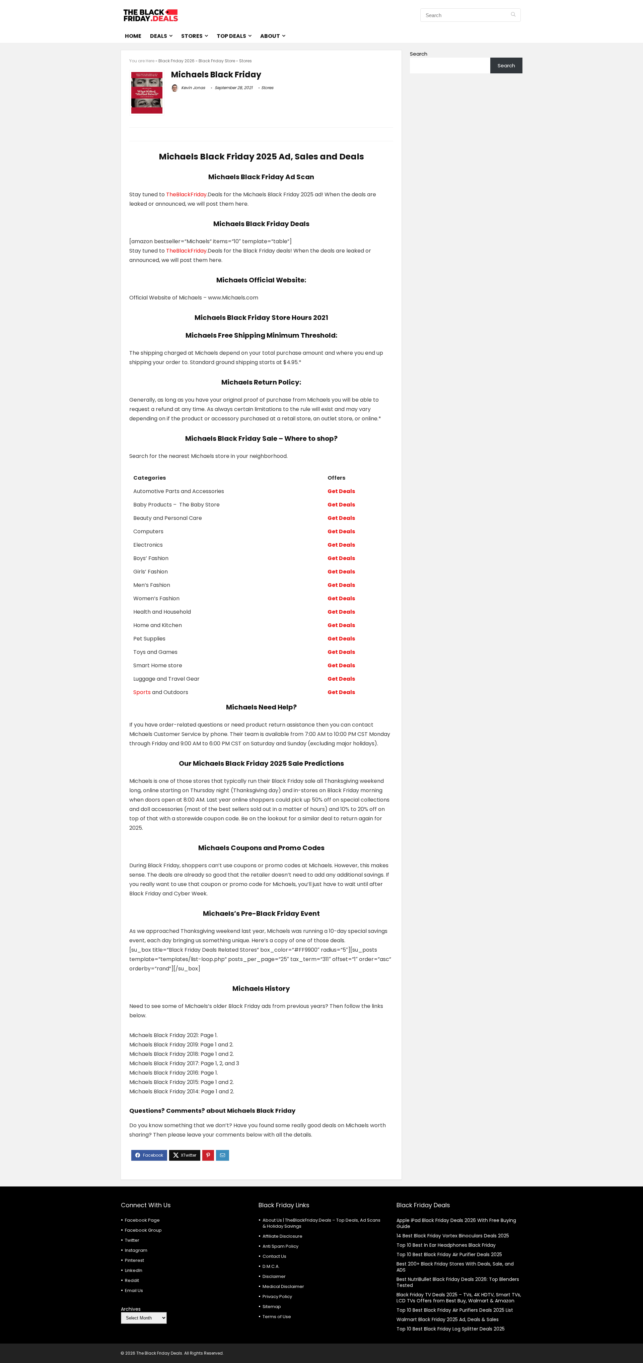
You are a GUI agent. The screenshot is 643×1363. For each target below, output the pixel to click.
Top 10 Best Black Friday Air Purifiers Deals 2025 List (455, 1310)
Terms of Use (277, 1316)
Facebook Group (143, 1230)
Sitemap (272, 1306)
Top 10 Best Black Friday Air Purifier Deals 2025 (449, 1254)
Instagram (136, 1250)
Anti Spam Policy (280, 1246)
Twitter (132, 1240)
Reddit (132, 1280)
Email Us (134, 1290)
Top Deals (231, 36)
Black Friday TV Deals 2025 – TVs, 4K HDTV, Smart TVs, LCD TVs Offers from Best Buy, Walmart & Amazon (459, 1297)
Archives (131, 1309)
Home (133, 36)
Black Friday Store (217, 61)
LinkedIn (133, 1270)
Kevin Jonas (192, 87)
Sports (142, 692)
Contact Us (274, 1256)
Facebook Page (142, 1220)
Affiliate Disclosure (282, 1236)
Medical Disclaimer (283, 1286)
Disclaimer (274, 1276)
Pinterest (134, 1260)
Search (418, 53)
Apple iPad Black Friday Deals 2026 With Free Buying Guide (456, 1223)
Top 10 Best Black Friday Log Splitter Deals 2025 (451, 1328)
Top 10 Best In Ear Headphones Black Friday (446, 1245)
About (270, 36)
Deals (158, 36)
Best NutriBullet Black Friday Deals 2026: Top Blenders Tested (458, 1282)
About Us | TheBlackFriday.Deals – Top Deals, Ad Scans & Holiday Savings (321, 1223)
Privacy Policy (277, 1296)
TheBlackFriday (186, 194)
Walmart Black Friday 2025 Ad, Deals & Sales (448, 1319)
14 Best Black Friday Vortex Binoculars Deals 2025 (453, 1235)
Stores (192, 36)
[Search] (513, 15)
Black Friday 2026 (176, 61)
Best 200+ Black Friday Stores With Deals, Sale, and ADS (455, 1266)
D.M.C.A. (271, 1266)
